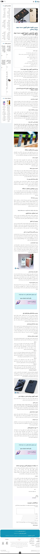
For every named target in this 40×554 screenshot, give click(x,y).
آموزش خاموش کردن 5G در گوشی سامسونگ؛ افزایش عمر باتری (3, 24)
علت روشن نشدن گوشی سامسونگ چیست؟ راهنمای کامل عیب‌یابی (6, 80)
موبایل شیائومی (37, 545)
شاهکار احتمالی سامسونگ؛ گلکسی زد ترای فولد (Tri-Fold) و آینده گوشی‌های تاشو (8, 25)
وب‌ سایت (36, 520)
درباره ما (33, 545)
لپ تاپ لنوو (32, 538)
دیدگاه (36, 514)
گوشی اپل (38, 543)
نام (37, 516)
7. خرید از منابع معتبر (34, 64)
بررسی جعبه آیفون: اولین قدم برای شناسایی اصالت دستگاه (28, 54)
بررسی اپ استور (34, 60)
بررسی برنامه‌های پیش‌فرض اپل (32, 61)
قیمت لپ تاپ (38, 546)
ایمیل (36, 518)
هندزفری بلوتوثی (31, 541)
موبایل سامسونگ (38, 541)
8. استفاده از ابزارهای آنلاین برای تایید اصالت (30, 66)
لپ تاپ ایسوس (32, 543)
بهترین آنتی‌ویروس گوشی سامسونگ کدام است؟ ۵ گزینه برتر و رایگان (8, 36)
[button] (33, 1)
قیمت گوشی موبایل (38, 539)
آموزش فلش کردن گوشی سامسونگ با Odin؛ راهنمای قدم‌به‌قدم (3, 62)
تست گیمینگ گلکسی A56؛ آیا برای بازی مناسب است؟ (8, 62)
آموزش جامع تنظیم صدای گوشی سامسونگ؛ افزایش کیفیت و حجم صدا (8, 48)
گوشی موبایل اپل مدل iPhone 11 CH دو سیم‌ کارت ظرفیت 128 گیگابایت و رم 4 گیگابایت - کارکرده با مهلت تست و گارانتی (4, 113)
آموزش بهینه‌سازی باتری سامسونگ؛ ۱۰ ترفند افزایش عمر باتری (3, 36)
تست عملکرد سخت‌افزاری (33, 58)
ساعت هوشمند (31, 540)
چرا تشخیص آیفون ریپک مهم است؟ (31, 53)
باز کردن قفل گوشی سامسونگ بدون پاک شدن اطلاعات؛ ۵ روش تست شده (8, 13)
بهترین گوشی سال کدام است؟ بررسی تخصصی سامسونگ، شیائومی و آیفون (3, 48)
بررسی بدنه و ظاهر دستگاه (33, 55)
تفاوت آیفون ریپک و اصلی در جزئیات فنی (31, 63)
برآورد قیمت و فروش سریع (25, 298)
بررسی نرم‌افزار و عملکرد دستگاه (32, 57)
